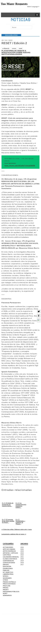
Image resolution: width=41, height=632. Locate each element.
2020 (22, 559)
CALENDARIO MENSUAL (11, 557)
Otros (15, 35)
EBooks (6, 564)
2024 (22, 551)
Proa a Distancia (9, 584)
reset (20, 48)
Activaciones (8, 547)
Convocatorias (9, 562)
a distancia (5, 48)
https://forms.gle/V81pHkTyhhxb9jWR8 (19, 165)
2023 (22, 553)
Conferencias (8, 560)
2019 (22, 560)
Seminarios (7, 595)
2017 (22, 564)
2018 (22, 562)
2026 (22, 547)
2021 (22, 557)
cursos (14, 48)
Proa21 (5, 587)
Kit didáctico (8, 572)
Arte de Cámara (9, 549)
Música (5, 576)
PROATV (5, 589)
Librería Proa (8, 574)
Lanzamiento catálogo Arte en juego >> (13, 534)
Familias (6, 570)
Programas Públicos (11, 591)
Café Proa (7, 555)
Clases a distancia (10, 559)
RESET (5, 593)
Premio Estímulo (9, 582)
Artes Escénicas (9, 551)
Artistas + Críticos (10, 553)
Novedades (7, 578)
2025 (22, 549)
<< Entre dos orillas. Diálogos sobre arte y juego (16, 529)
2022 (22, 555)
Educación (8, 35)
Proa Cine (6, 586)
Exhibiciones (8, 568)
